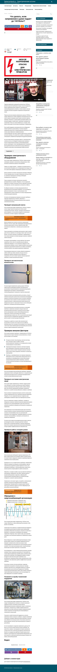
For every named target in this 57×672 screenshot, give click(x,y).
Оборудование (28, 5)
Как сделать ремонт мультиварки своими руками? (42, 58)
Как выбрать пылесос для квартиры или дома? (44, 128)
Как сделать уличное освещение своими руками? (42, 144)
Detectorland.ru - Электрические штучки (19, 1)
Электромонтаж (29, 9)
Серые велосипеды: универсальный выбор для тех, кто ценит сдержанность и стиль (44, 33)
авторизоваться (26, 661)
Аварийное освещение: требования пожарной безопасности (43, 105)
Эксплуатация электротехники (11, 9)
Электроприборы (38, 9)
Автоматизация (8, 5)
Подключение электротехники (39, 5)
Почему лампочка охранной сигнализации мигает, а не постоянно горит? (44, 81)
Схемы (49, 5)
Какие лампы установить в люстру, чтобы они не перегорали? (44, 159)
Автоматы (15, 5)
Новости (21, 5)
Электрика (22, 9)
